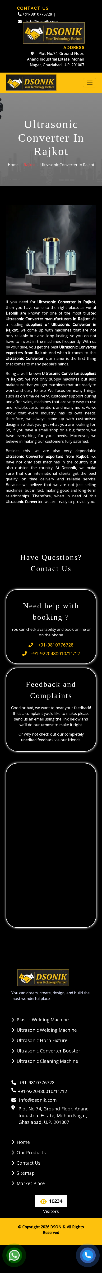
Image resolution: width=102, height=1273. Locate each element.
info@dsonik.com (37, 1100)
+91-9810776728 (37, 14)
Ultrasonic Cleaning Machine (47, 1061)
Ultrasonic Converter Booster (48, 1051)
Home (13, 164)
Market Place (31, 1183)
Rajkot (29, 164)
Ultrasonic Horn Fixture (42, 1040)
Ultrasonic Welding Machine (47, 1030)
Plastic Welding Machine (43, 1019)
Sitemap (26, 1173)
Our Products (31, 1152)
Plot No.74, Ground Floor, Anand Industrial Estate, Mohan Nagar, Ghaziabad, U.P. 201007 (55, 59)
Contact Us (28, 1163)
